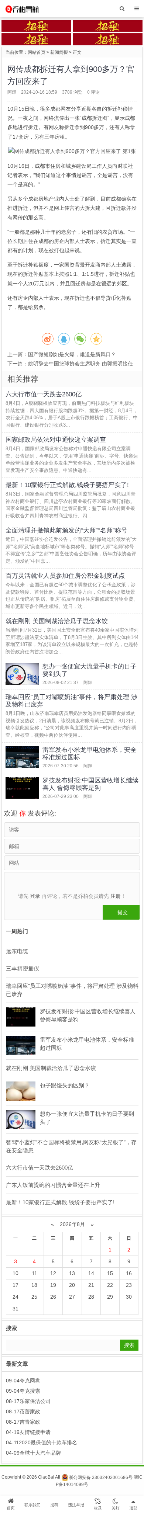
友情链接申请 (35, 1432)
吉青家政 (30, 1422)
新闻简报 (59, 52)
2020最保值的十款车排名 (48, 1442)
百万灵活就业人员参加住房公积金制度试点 (65, 575)
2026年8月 (72, 1224)
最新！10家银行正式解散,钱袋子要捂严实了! (67, 485)
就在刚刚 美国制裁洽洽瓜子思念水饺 (57, 621)
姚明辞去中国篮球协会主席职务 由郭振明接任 (80, 364)
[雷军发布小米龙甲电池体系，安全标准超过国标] (22, 757)
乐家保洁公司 (35, 1401)
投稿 (54, 1505)
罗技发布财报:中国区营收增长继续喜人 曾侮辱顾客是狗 (90, 784)
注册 (115, 896)
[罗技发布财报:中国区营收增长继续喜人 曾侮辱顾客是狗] (22, 788)
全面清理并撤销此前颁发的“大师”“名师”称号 (66, 530)
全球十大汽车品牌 (40, 1453)
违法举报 (76, 1505)
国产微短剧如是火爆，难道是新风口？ (72, 354)
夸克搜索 (30, 1391)
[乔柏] (22, 8)
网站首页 (36, 52)
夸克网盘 (30, 1380)
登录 (35, 896)
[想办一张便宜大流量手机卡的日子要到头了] (22, 674)
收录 (98, 1508)
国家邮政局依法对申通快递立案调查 (56, 439)
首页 (11, 1508)
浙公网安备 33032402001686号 (101, 1477)
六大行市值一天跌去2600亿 (44, 394)
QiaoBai (46, 1477)
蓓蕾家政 (30, 1411)
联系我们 (32, 1505)
